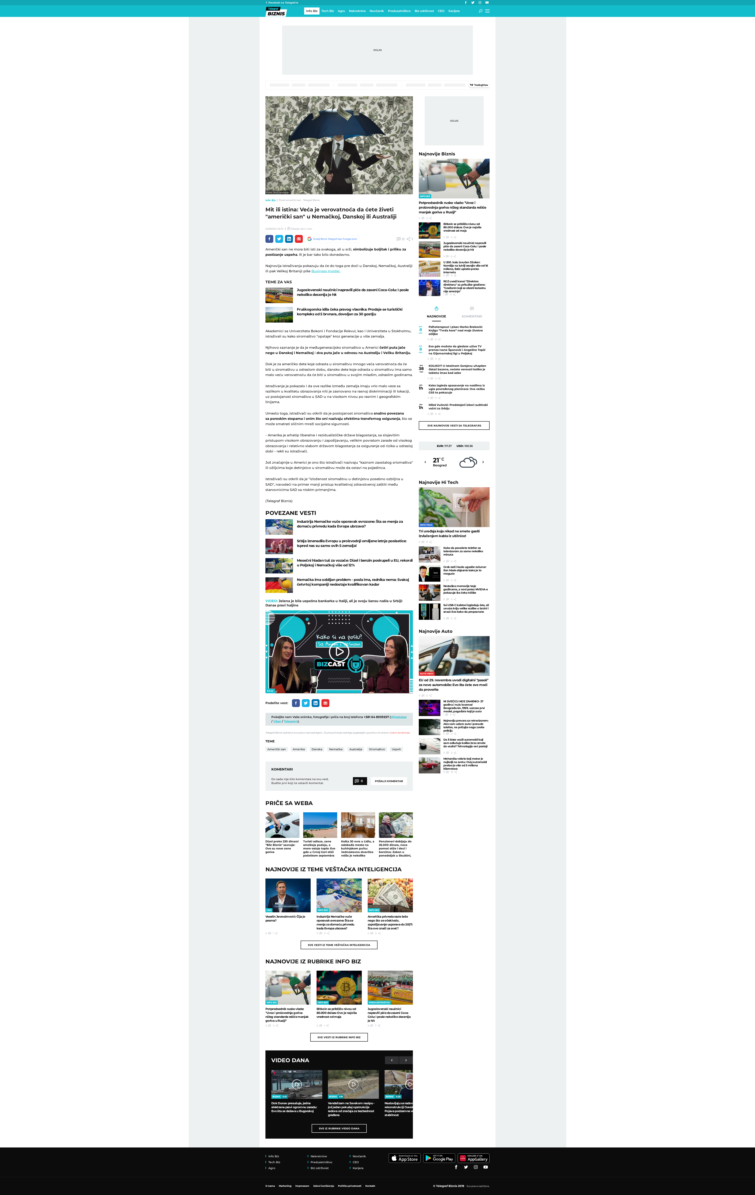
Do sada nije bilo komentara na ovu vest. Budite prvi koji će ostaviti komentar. (300, 781)
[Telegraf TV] (487, 2)
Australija (355, 749)
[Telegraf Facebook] (465, 2)
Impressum (302, 1185)
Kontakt (370, 1185)
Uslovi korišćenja (400, 732)
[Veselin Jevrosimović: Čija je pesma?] (288, 895)
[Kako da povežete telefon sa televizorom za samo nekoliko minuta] (429, 554)
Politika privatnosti (349, 1185)
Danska (317, 749)
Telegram (291, 721)
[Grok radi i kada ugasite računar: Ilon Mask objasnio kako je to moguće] (429, 573)
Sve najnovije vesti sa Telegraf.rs (454, 425)
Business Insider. (326, 271)
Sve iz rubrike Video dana (339, 1128)
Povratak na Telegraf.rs (283, 2)
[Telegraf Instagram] (479, 2)
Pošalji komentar (389, 781)
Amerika (299, 749)
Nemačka (336, 749)
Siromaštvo (377, 749)
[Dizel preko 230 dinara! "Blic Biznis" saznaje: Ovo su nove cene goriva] (282, 825)
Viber (277, 721)
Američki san (276, 749)
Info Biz (270, 200)
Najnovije (437, 154)
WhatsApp (399, 717)
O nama (270, 1185)
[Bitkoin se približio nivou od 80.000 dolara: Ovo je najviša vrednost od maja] (339, 987)
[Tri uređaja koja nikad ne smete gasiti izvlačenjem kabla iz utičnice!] (454, 507)
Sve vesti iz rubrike (339, 1037)
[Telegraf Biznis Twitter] (472, 2)
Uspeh (396, 749)
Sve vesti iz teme (339, 944)
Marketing (285, 1185)
